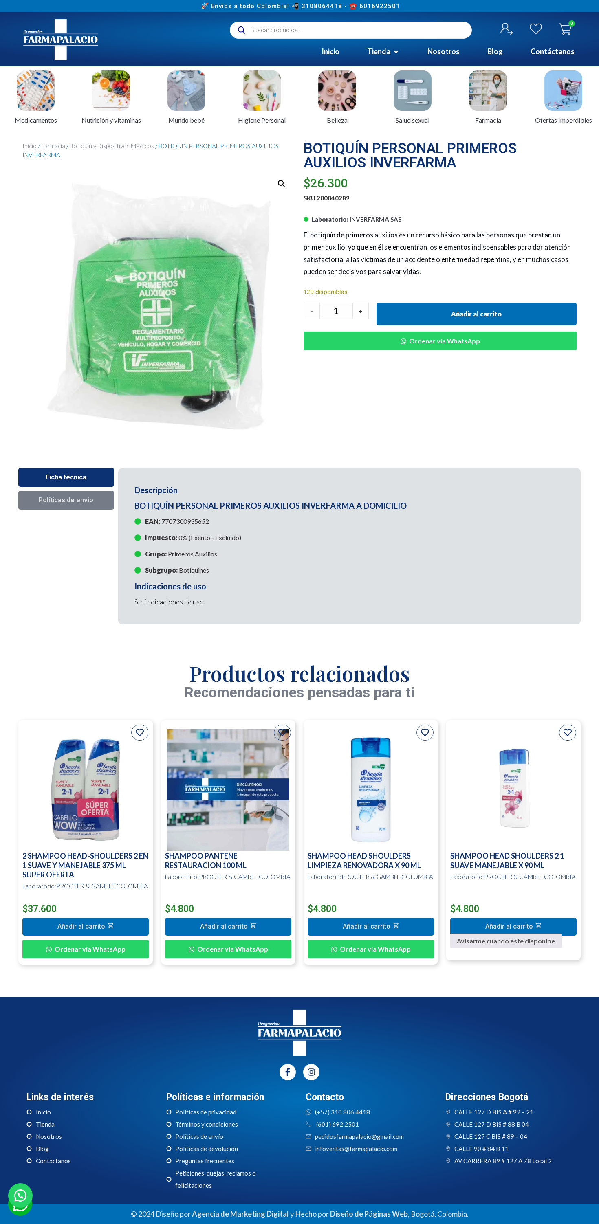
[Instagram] (311, 1072)
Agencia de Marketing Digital (240, 1213)
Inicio (29, 145)
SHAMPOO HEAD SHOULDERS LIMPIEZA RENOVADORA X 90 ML (364, 860)
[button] (281, 183)
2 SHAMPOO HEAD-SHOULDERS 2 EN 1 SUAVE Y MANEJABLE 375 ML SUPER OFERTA (85, 865)
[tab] (66, 477)
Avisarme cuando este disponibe (506, 941)
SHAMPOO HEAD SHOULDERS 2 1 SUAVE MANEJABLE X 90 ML (507, 860)
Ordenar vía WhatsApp (444, 341)
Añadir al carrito (476, 314)
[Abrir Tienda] (396, 51)
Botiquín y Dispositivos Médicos (112, 145)
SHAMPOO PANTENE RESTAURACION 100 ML (206, 860)
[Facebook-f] (288, 1072)
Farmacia (53, 145)
